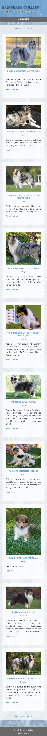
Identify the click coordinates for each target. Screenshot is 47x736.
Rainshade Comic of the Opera (23, 268)
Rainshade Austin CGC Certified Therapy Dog (23, 196)
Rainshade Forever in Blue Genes (23, 132)
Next (30, 29)
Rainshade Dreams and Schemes (23, 71)
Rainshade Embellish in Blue (23, 471)
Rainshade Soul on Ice (23, 612)
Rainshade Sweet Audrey (23, 402)
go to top (22, 734)
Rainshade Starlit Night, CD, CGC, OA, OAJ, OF (23, 334)
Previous (18, 29)
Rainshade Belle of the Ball (23, 558)
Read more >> (12, 89)
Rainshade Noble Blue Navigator (23, 678)
